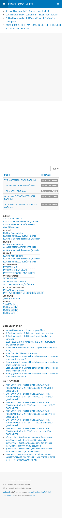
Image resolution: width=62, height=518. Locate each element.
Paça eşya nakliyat (24, 480)
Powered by (16, 502)
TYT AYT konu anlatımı (13, 289)
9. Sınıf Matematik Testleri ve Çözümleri (21, 221)
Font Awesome (9, 495)
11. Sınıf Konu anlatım (13, 244)
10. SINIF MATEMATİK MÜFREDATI (19, 235)
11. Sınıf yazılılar (10, 309)
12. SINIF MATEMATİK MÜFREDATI (19, 261)
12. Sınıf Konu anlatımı (13, 255)
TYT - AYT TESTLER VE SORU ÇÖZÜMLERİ (23, 292)
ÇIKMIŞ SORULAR (11, 298)
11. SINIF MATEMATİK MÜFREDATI (19, 247)
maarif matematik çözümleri (40, 492)
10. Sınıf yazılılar (10, 306)
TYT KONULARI (10, 267)
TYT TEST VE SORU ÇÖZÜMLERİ (19, 273)
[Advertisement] (31, 67)
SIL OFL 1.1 (35, 495)
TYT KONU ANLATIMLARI (15, 270)
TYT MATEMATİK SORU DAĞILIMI (20, 180)
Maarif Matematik (11, 227)
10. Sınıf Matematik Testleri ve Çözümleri (21, 238)
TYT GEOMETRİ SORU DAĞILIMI (19, 185)
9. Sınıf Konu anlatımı (12, 218)
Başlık (7, 174)
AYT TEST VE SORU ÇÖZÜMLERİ (18, 284)
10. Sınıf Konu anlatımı (13, 232)
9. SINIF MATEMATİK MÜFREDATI (19, 224)
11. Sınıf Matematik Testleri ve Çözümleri (21, 250)
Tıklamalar (46, 174)
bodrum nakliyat (9, 480)
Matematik (7, 492)
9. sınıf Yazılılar (9, 304)
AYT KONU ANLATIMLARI (15, 281)
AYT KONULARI (10, 278)
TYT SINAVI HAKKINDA (15, 190)
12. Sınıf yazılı (9, 312)
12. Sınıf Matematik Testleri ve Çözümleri (21, 258)
